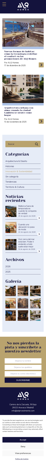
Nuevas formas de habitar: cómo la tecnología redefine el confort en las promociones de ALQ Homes (20, 55)
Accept (23, 440)
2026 (7, 266)
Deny (23, 446)
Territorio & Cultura (14, 187)
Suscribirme (23, 380)
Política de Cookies (21, 459)
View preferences (23, 453)
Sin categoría (11, 176)
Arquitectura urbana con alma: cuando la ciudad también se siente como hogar (18, 111)
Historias (9, 166)
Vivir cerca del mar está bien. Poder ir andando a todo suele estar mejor (26, 243)
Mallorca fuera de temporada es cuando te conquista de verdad (27, 210)
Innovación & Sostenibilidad (18, 171)
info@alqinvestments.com (23, 410)
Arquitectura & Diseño (16, 161)
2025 (7, 271)
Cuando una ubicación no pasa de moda (26, 227)
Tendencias (11, 181)
